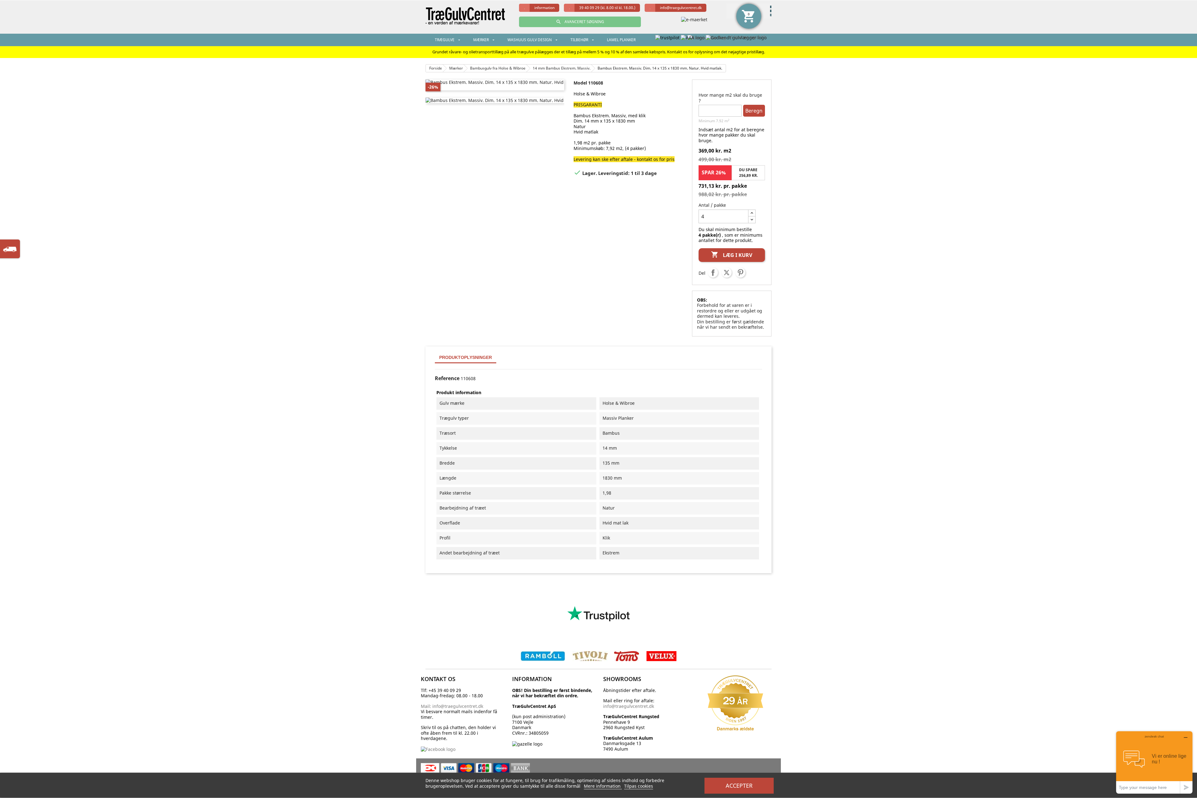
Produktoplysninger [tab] (465, 357)
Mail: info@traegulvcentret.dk (452, 706)
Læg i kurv (731, 255)
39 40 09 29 (607, 7)
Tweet (727, 273)
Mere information (603, 786)
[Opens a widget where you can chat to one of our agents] (1154, 762)
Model (580, 82)
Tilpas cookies (638, 786)
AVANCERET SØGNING (580, 22)
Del (713, 273)
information (544, 7)
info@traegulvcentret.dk (681, 7)
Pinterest (740, 273)
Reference (447, 378)
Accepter (739, 785)
